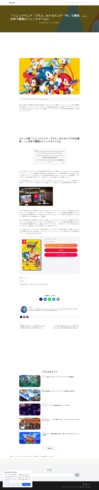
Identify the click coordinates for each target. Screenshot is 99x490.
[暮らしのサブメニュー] (74, 2)
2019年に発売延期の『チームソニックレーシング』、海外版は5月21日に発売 (57, 391)
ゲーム (22, 281)
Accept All (26, 484)
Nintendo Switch (51, 106)
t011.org (12, 3)
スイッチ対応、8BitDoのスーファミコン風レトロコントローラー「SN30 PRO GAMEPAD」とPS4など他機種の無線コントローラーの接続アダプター (66, 327)
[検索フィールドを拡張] (88, 2)
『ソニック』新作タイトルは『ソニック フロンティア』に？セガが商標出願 (57, 376)
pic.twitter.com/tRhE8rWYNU (49, 157)
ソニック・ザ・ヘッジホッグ (41, 284)
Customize (8, 484)
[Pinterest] (27, 317)
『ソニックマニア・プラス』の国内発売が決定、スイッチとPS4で (55, 405)
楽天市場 (61, 250)
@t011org (56, 22)
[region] (17, 478)
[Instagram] (24, 317)
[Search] (77, 475)
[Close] (31, 471)
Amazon (61, 245)
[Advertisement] (49, 44)
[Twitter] (21, 317)
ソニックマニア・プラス (50, 239)
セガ (32, 284)
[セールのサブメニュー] (84, 2)
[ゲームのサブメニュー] (70, 2)
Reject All (18, 484)
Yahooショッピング (60, 254)
